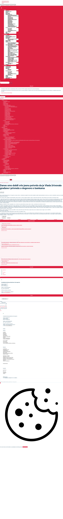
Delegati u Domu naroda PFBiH (8, 357)
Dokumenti (5, 333)
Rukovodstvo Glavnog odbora (8, 353)
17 (0, 307)
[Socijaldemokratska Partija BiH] (2, 6)
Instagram (4, 274)
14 (4, 306)
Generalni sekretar (6, 349)
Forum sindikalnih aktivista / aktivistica (9, 343)
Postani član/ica (5, 363)
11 (1, 306)
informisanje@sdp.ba (7, 292)
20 (3, 307)
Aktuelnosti (4, 217)
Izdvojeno (8, 217)
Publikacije (4, 334)
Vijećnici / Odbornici (6, 360)
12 (2, 306)
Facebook (4, 269)
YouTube (3, 272)
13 (3, 306)
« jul (0, 310)
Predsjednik (5, 348)
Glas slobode (5, 335)
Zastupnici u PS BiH (6, 355)
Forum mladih (5, 340)
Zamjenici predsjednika (6, 351)
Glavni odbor (5, 352)
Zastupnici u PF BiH (6, 356)
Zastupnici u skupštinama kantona (8, 359)
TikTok (4, 373)
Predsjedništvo (5, 350)
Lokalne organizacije (6, 338)
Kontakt (4, 337)
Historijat (4, 332)
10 (0, 306)
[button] (2, 4)
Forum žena (5, 341)
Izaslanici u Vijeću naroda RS (7, 358)
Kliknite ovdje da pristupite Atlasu (6, 92)
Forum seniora (5, 342)
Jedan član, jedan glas (6, 336)
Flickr (3, 273)
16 (6, 306)
